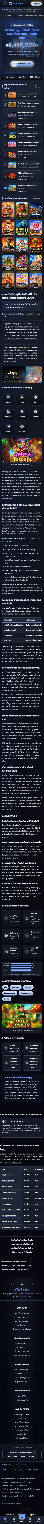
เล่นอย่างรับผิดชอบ (22, 1343)
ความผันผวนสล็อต (22, 1426)
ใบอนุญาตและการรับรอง (22, 1329)
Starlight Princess (9, 1216)
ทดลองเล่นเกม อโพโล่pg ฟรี (22, 1244)
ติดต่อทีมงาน (22, 1325)
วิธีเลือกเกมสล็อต (8, 1269)
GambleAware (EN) (22, 1355)
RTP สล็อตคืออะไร (24, 1265)
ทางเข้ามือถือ (19, 1492)
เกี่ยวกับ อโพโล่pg (22, 1313)
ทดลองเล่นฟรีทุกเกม (15, 1496)
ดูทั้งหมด (37, 86)
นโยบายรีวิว (27, 1482)
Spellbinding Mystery (10, 1227)
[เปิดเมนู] (4, 3)
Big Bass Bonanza (9, 1175)
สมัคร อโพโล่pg (15, 1489)
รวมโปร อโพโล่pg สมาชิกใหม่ (22, 1248)
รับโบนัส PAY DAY (22, 63)
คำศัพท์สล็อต (22, 1434)
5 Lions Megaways (9, 1192)
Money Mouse (7, 1198)
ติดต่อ (4, 1499)
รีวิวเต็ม (19, 1478)
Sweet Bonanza (22, 1373)
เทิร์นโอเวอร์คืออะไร (22, 1438)
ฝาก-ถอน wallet (7, 1492)
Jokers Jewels (7, 1186)
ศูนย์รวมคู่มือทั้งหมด (22, 1414)
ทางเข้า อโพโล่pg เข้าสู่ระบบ (31, 1489)
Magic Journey (7, 1204)
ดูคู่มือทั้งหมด (23, 1269)
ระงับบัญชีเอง (22, 1347)
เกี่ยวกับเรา (5, 1482)
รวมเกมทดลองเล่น (22, 1369)
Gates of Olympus (22, 1377)
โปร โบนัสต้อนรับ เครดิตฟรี (18, 1485)
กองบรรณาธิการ (22, 1317)
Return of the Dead (9, 1221)
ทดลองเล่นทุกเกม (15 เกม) (13, 1503)
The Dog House (8, 1181)
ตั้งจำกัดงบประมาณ (22, 1351)
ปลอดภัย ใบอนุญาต (29, 1478)
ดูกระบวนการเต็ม (10, 361)
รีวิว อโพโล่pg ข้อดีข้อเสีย (22, 1252)
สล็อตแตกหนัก (22, 1400)
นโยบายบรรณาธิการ (22, 1321)
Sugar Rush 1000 (22, 1381)
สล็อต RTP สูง (22, 1396)
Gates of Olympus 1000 (11, 1210)
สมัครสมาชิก (36, 3)
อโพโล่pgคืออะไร (8, 1265)
